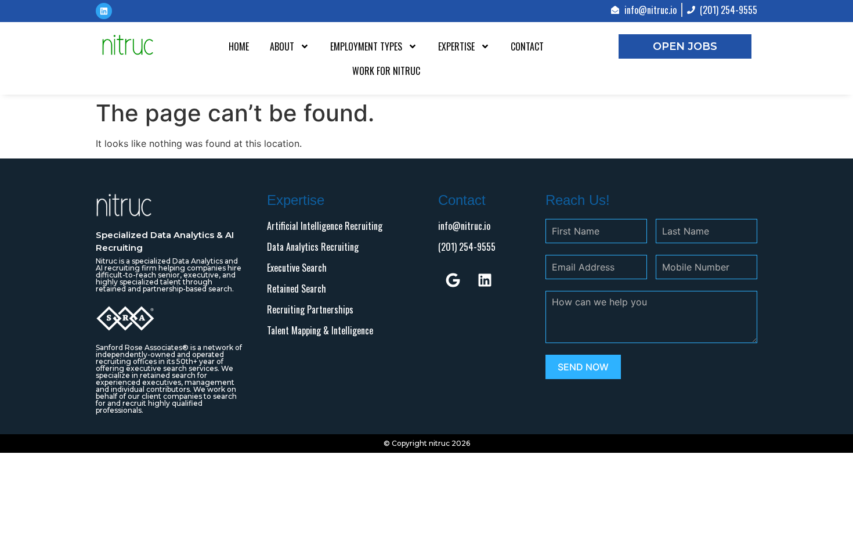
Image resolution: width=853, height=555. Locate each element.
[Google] (452, 279)
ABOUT (282, 46)
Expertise (456, 46)
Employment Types (366, 46)
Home (239, 46)
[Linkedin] (484, 279)
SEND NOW (583, 367)
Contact (527, 46)
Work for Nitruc (386, 71)
